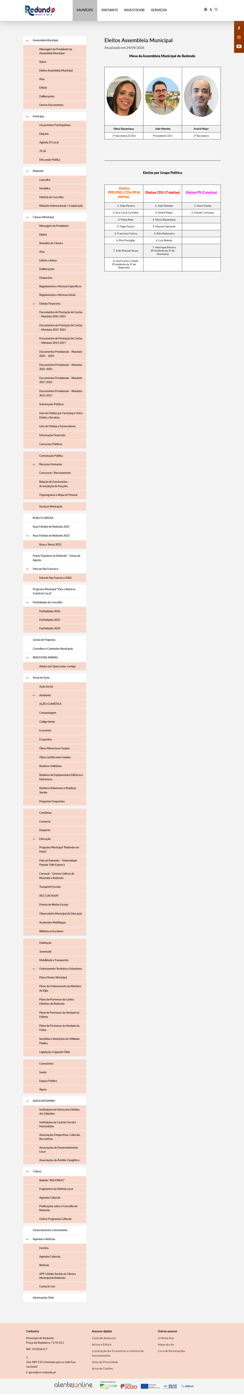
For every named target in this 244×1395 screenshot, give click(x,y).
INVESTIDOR (134, 10)
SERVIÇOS (159, 10)
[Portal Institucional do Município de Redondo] (48, 10)
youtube (236, 50)
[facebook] (239, 27)
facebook (236, 32)
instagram (236, 41)
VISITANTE (109, 10)
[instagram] (239, 37)
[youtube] (239, 46)
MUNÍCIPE (85, 10)
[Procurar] (216, 10)
